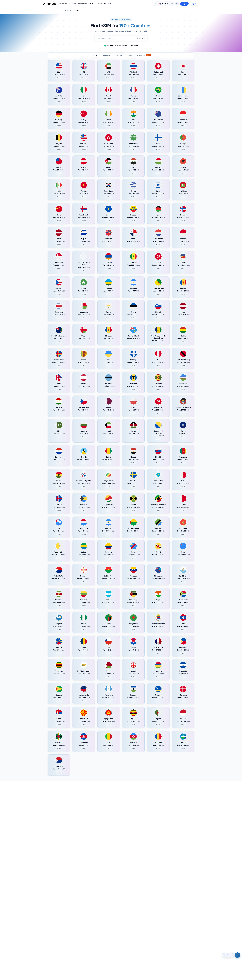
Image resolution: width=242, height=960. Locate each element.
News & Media (82, 3)
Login (184, 4)
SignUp (194, 4)
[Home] (49, 3)
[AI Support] (237, 955)
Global (130, 55)
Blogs (74, 3)
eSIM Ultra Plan (101, 3)
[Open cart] (172, 3)
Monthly (119, 55)
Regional (106, 55)
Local (95, 55)
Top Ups (144, 55)
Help (109, 3)
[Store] (177, 3)
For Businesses (63, 3)
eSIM (91, 3)
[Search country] (156, 3)
